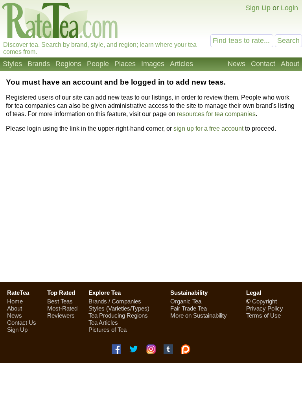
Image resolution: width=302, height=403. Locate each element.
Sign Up (258, 8)
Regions (68, 64)
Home (15, 301)
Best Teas (60, 301)
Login (289, 8)
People (98, 64)
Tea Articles (103, 322)
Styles (12, 64)
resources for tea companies (216, 114)
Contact (263, 64)
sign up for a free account (208, 128)
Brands (39, 64)
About (290, 64)
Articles (181, 64)
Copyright (264, 301)
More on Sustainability (198, 315)
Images (152, 64)
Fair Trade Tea (188, 308)
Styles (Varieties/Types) (118, 308)
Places (125, 64)
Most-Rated (62, 308)
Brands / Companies (114, 301)
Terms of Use (263, 315)
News (236, 64)
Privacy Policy (264, 308)
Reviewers (61, 315)
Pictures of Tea (107, 329)
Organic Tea (185, 301)
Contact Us (21, 322)
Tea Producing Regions (118, 315)
